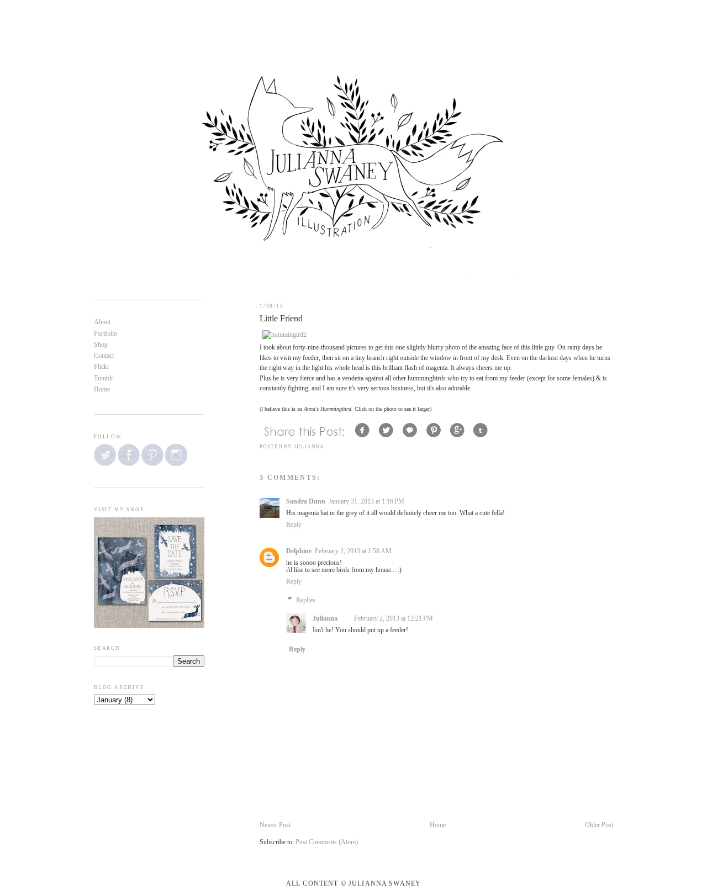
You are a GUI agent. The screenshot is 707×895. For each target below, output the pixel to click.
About (102, 322)
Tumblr (103, 378)
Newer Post (275, 825)
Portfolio (105, 333)
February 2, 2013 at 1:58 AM (353, 551)
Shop (101, 344)
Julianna (325, 618)
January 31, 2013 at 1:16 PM (366, 501)
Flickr (101, 366)
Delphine (299, 551)
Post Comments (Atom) (327, 842)
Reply (294, 524)
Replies (305, 600)
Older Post (599, 825)
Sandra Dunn (305, 501)
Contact (104, 355)
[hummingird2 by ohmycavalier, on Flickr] (284, 334)
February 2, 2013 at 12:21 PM (393, 618)
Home (438, 825)
